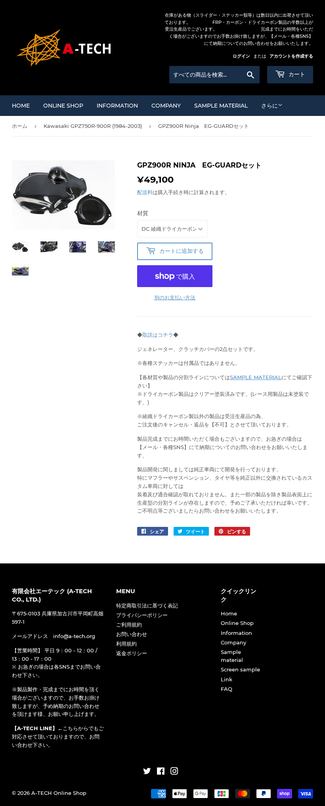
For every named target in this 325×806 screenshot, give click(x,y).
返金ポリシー (131, 653)
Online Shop (63, 105)
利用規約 (126, 643)
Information (117, 105)
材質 (142, 213)
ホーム (19, 126)
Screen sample (240, 669)
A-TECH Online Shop (58, 793)
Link (226, 679)
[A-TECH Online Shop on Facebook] (161, 772)
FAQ (226, 689)
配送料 (145, 192)
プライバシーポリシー (142, 615)
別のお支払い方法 (174, 297)
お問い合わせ (131, 634)
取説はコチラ (157, 335)
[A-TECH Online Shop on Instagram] (174, 772)
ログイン (241, 56)
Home (21, 105)
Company (166, 105)
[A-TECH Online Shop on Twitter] (147, 772)
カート (296, 74)
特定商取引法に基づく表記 (147, 605)
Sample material (221, 105)
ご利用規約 (129, 624)
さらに (269, 105)
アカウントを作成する (291, 56)
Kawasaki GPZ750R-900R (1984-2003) (93, 126)
